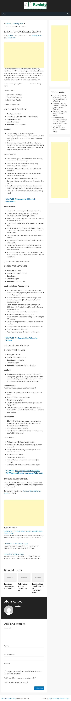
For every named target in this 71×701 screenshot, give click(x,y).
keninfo (10, 35)
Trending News (37, 35)
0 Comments (10, 38)
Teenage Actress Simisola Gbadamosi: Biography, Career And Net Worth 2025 (60, 120)
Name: (6, 646)
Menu (4, 14)
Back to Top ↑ (65, 698)
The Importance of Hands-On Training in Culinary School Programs (60, 106)
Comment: (7, 628)
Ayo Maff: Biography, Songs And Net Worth (60, 113)
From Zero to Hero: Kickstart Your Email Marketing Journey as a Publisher (60, 98)
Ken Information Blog (8, 698)
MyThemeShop (54, 698)
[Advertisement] (24, 55)
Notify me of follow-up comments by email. (19, 678)
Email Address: (9, 655)
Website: (7, 663)
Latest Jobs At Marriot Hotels (14, 554)
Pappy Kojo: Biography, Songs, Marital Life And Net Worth (59, 128)
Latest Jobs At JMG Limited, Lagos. (16, 544)
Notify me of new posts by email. (15, 682)
